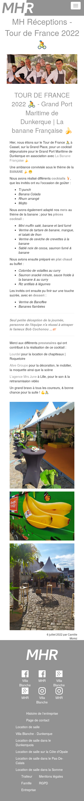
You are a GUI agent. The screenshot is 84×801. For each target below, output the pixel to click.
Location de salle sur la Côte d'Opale (42, 751)
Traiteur (26, 776)
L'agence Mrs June (23, 376)
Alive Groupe (19, 365)
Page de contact (37, 720)
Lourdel (15, 354)
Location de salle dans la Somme (39, 769)
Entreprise (28, 790)
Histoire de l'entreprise (42, 713)
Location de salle (28, 727)
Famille (26, 783)
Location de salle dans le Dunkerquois (33, 742)
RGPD (43, 783)
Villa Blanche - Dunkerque (34, 733)
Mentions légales (51, 776)
